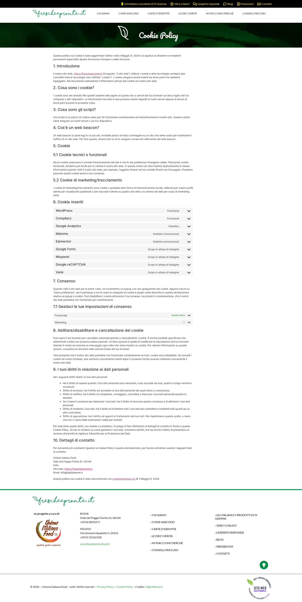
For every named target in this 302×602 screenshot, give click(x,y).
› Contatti (222, 553)
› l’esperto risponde (229, 532)
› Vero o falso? (226, 525)
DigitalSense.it (154, 586)
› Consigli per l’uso (164, 550)
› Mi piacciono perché (166, 543)
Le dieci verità (187, 13)
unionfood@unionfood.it (95, 543)
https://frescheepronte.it (88, 73)
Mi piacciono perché (219, 13)
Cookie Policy (124, 586)
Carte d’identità (159, 13)
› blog (219, 539)
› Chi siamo (158, 515)
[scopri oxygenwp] (259, 588)
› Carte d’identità (163, 529)
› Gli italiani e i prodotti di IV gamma (236, 516)
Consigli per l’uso (254, 13)
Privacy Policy (105, 586)
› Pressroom (224, 546)
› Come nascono (162, 522)
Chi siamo (103, 13)
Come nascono (128, 13)
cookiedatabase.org (123, 478)
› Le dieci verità (161, 536)
